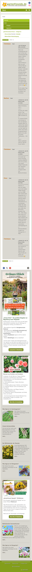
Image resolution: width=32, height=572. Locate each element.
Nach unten (5, 39)
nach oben (25, 569)
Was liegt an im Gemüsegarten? (11, 409)
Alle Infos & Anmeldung (16, 402)
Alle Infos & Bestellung (16, 517)
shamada (18, 34)
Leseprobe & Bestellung (16, 350)
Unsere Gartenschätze (8, 426)
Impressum (7, 563)
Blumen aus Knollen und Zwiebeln (13, 374)
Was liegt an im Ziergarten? (10, 545)
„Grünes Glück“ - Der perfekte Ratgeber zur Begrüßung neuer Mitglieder (15, 318)
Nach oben (5, 261)
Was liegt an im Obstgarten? (10, 464)
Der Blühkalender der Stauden (11, 443)
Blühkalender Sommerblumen (10, 523)
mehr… (16, 416)
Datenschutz (15, 563)
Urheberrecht (24, 563)
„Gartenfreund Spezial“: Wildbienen (13, 498)
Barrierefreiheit (16, 566)
